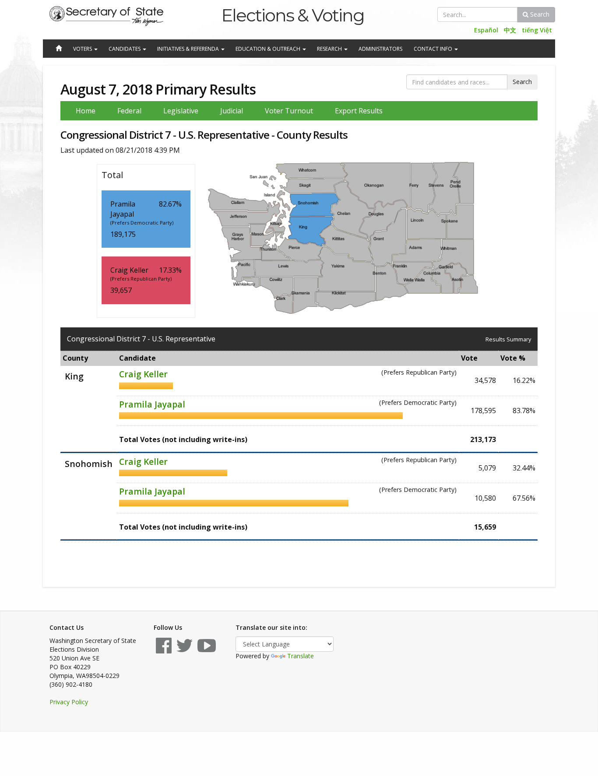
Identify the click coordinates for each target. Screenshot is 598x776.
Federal (129, 111)
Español (486, 30)
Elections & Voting (292, 15)
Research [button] (330, 49)
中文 (510, 30)
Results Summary (508, 339)
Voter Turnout (289, 111)
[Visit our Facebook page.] (164, 650)
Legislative (180, 111)
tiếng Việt (537, 30)
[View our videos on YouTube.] (206, 650)
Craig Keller (143, 374)
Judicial (231, 111)
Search (538, 14)
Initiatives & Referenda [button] (188, 49)
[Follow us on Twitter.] (184, 650)
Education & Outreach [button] (269, 49)
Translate (300, 656)
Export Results (359, 111)
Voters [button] (83, 49)
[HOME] (58, 49)
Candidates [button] (125, 49)
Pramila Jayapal (152, 404)
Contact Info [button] (434, 49)
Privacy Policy (68, 702)
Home (85, 111)
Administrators (380, 49)
